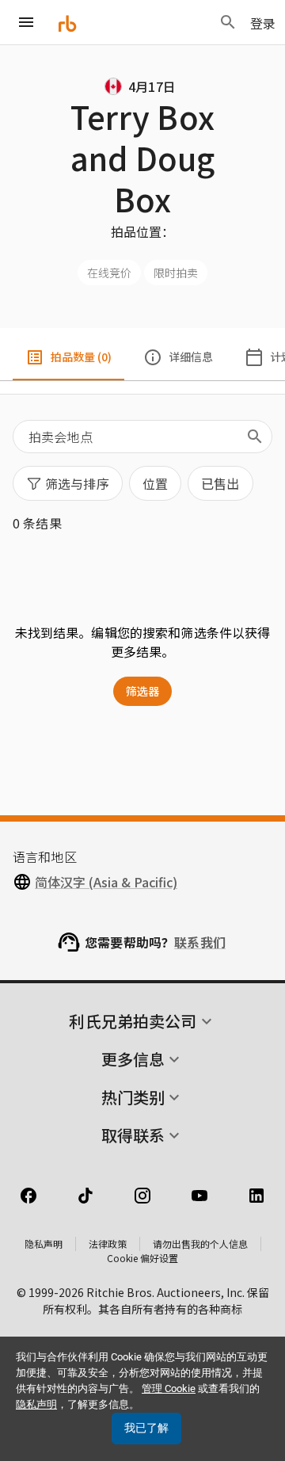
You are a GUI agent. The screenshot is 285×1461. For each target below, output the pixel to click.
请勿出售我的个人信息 (200, 1243)
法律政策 (108, 1243)
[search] (255, 436)
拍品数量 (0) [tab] (81, 356)
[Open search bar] (228, 22)
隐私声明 (44, 1243)
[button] (68, 483)
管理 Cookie (169, 1388)
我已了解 (146, 1427)
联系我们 (200, 942)
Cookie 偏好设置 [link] (142, 1258)
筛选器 (142, 691)
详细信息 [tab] (191, 356)
